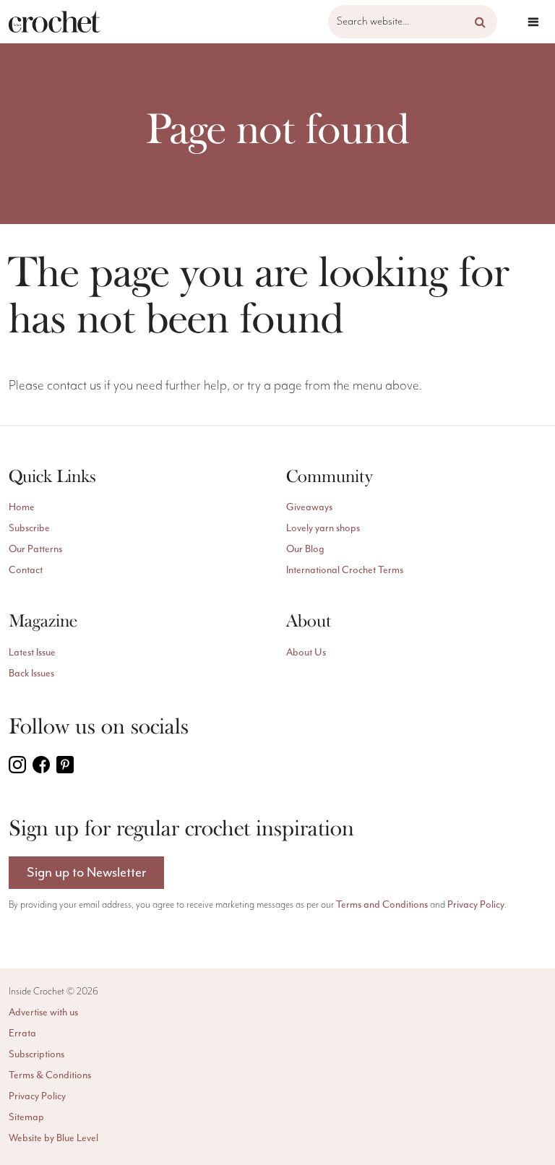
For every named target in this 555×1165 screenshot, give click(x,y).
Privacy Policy (475, 905)
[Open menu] (533, 21)
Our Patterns (35, 549)
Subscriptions (36, 1054)
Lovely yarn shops (323, 528)
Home (22, 507)
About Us (306, 652)
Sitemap (26, 1117)
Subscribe (29, 528)
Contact (26, 570)
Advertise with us (43, 1012)
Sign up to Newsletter (86, 872)
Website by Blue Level (53, 1138)
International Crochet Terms (344, 570)
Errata (22, 1033)
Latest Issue (32, 652)
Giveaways (309, 507)
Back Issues (31, 673)
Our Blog (305, 549)
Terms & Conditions (50, 1075)
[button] (480, 21)
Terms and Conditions (382, 905)
